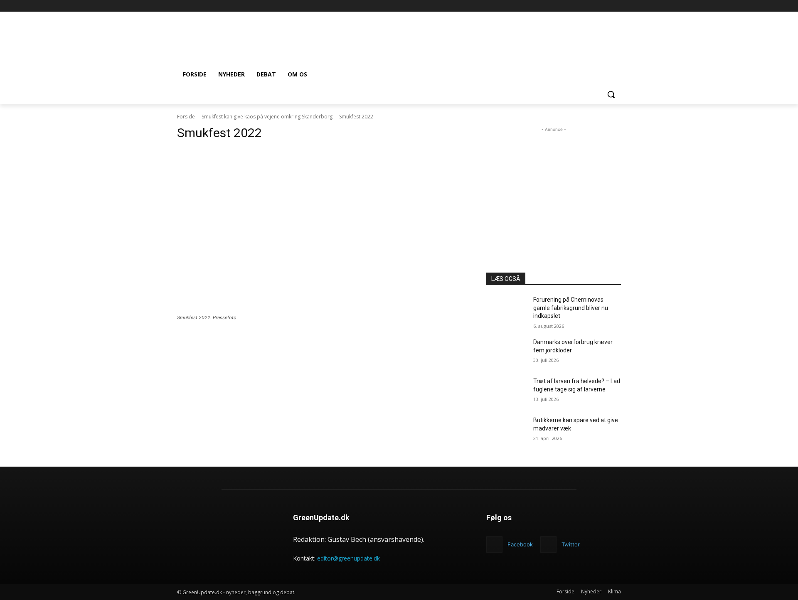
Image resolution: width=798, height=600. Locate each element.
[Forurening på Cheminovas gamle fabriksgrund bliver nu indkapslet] (506, 310)
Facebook (520, 544)
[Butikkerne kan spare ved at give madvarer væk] (506, 430)
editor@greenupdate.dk (348, 558)
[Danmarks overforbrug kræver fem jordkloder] (506, 352)
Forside (186, 116)
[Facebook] (616, 6)
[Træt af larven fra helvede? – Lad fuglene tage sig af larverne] (506, 391)
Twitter (571, 544)
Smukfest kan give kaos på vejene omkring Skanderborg (267, 116)
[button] (611, 94)
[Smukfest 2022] (321, 230)
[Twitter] (548, 544)
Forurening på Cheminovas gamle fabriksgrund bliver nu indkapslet (570, 307)
